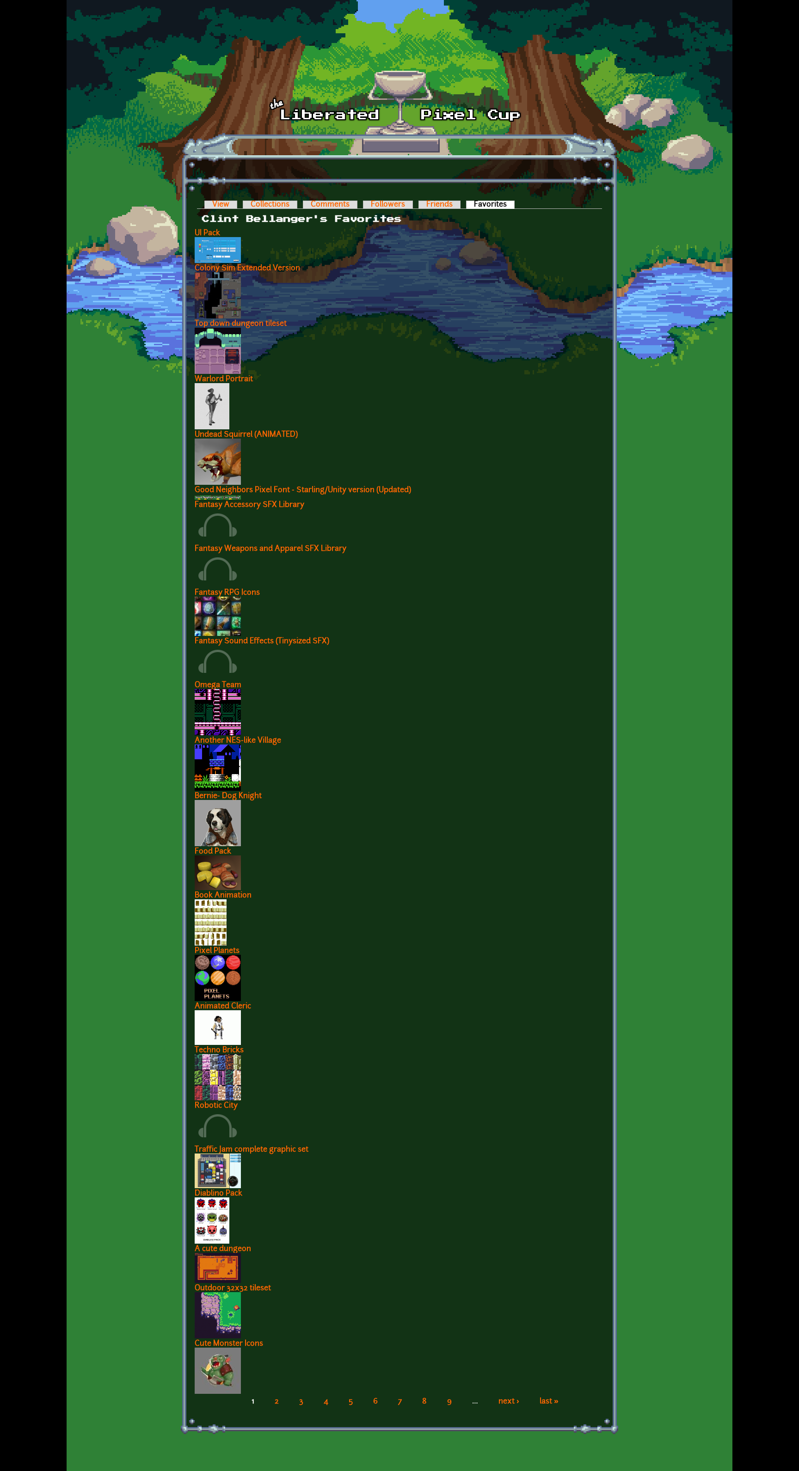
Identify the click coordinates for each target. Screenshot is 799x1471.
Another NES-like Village (238, 741)
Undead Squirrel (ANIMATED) (246, 435)
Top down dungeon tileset (241, 324)
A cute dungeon (223, 1249)
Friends (439, 204)
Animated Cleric (223, 1006)
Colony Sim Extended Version (247, 268)
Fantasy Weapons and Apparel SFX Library (270, 549)
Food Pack (213, 851)
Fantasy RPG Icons (227, 593)
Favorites (494, 204)
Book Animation (223, 895)
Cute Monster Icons (229, 1344)
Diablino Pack (218, 1193)
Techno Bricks (219, 1050)
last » (549, 1401)
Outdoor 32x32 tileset (233, 1288)
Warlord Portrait (224, 379)
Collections (270, 204)
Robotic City (216, 1106)
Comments (330, 204)
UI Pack (207, 233)
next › (508, 1401)
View (220, 204)
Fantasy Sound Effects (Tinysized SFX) (262, 641)
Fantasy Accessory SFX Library (249, 505)
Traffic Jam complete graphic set (251, 1150)
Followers (388, 204)
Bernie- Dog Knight (228, 796)
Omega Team (218, 685)
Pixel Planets (217, 951)
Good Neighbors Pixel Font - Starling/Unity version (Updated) (303, 490)
